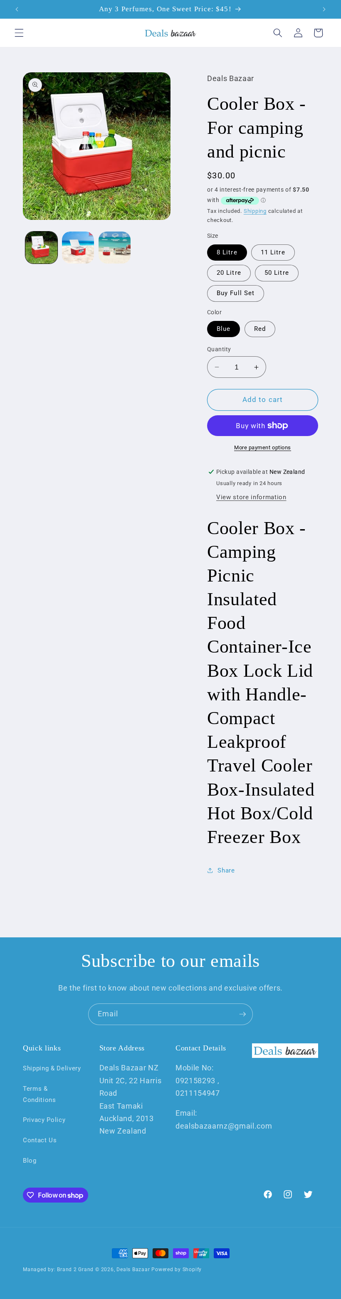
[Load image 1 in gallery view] (41, 248)
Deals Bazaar (133, 1269)
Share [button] (226, 870)
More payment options (262, 447)
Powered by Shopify (176, 1269)
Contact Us (40, 1140)
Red (260, 329)
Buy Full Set (236, 293)
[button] (19, 33)
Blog (30, 1160)
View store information (251, 497)
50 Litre (276, 272)
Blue (223, 329)
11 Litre (273, 252)
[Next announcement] (324, 9)
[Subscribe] (242, 1014)
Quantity (219, 349)
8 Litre (227, 252)
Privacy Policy (44, 1120)
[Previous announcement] (17, 9)
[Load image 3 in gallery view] (115, 248)
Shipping (255, 211)
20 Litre (229, 272)
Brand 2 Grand (75, 1269)
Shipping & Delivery (52, 1068)
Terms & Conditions (39, 1094)
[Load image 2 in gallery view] (78, 248)
